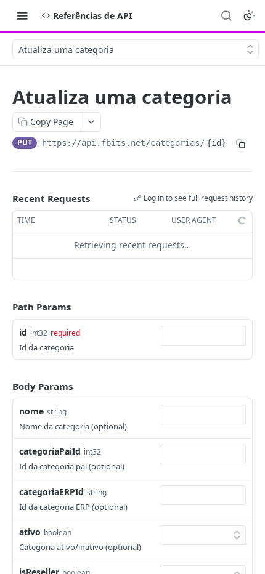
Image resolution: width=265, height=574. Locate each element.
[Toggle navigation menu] (22, 15)
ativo (30, 532)
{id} (216, 143)
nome (31, 411)
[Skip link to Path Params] (3, 306)
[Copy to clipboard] (240, 144)
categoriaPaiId (50, 451)
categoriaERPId (51, 492)
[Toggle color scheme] (249, 15)
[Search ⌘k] (226, 15)
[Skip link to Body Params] (3, 386)
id (23, 332)
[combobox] (203, 336)
